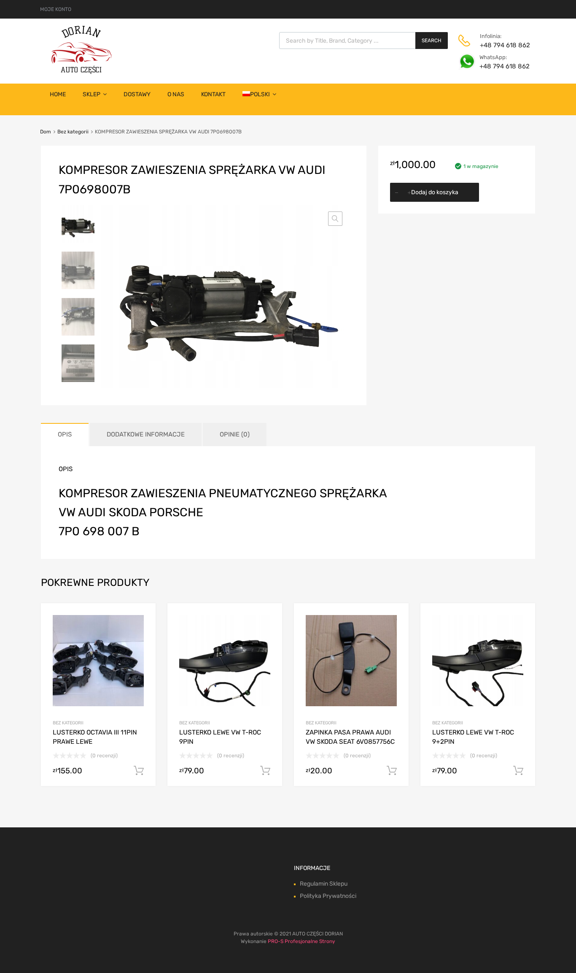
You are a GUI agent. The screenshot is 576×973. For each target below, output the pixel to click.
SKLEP (91, 94)
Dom (45, 132)
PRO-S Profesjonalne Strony (301, 941)
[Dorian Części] (81, 72)
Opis (65, 434)
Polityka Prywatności (328, 896)
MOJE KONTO (55, 9)
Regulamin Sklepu (323, 883)
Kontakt (213, 94)
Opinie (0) (235, 434)
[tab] (65, 434)
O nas (175, 94)
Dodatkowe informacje (146, 434)
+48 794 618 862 (500, 45)
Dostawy (137, 94)
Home (58, 94)
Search (431, 40)
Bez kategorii (73, 132)
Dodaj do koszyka (434, 192)
